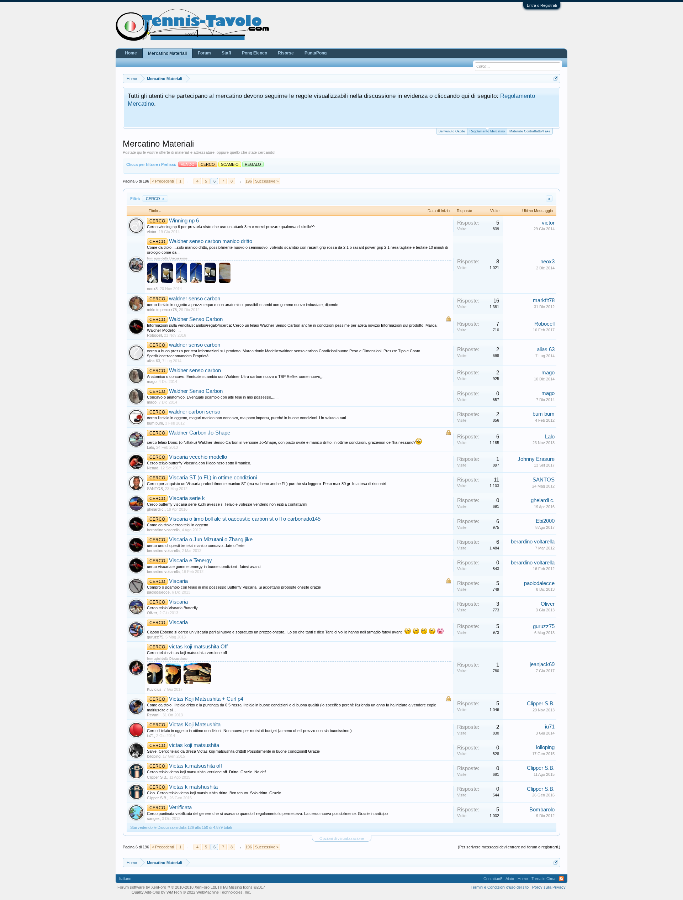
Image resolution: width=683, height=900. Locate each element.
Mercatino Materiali (167, 53)
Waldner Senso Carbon (196, 319)
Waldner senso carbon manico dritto (210, 241)
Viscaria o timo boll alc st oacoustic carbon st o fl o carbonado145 (245, 519)
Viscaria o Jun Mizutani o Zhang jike (211, 539)
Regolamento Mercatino (487, 131)
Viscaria (178, 581)
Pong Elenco (254, 53)
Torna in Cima (543, 879)
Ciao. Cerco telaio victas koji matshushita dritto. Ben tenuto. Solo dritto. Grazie (214, 793)
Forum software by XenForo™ (167, 887)
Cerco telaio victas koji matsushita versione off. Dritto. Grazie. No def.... (208, 772)
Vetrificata (180, 807)
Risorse (286, 53)
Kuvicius (154, 689)
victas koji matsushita (194, 745)
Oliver (152, 613)
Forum (204, 53)
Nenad (152, 468)
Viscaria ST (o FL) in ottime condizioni (213, 477)
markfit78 (544, 300)
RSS (561, 878)
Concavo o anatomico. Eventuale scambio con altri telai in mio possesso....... (213, 397)
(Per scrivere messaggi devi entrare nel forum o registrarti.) (509, 847)
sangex (153, 818)
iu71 (150, 735)
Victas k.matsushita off (195, 766)
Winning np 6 (184, 220)
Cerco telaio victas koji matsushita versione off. (187, 653)
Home (131, 53)
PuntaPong (316, 53)
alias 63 (153, 361)
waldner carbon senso (194, 412)
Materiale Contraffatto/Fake (529, 131)
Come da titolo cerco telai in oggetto (177, 525)
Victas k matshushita (193, 787)
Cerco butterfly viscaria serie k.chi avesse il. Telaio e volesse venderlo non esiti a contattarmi (227, 504)
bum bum (155, 423)
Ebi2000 (545, 521)
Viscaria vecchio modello (198, 457)
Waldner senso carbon (195, 370)
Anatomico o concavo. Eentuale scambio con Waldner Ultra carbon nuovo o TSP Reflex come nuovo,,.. (235, 376)
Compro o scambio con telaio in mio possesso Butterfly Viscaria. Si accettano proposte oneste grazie (234, 587)
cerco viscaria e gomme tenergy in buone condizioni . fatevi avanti (203, 566)
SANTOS (155, 488)
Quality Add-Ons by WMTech (191, 892)
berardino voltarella (163, 530)
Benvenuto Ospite (452, 131)
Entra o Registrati (542, 5)
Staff (226, 53)
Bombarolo (542, 809)
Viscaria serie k (187, 498)
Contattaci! (492, 879)
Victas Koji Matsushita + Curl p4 (206, 699)
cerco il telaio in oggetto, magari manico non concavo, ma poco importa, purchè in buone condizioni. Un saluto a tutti (246, 418)
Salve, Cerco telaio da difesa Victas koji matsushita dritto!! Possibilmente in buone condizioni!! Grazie (233, 751)
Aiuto (509, 879)
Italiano (125, 879)
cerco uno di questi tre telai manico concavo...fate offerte (195, 545)
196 (248, 181)
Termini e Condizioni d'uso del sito (500, 887)
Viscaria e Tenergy (190, 560)
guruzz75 (155, 637)
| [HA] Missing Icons (241, 887)
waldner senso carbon (194, 298)
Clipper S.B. (541, 703)
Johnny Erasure (536, 459)
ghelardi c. (156, 509)
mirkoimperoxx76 (162, 309)
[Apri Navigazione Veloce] (556, 78)
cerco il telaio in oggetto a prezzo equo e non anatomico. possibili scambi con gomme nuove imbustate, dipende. (243, 304)
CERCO (155, 198)
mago (152, 381)
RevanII (153, 715)
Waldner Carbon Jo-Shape (199, 433)
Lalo (150, 447)
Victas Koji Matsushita (195, 724)
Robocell (154, 335)
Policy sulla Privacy (549, 887)
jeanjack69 (542, 664)
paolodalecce (158, 592)
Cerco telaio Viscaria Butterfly (172, 608)
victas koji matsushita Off (198, 646)
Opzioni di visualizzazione (341, 838)
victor (152, 232)
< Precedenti (163, 181)
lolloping (153, 756)
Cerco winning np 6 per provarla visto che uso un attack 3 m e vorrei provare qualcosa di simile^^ (230, 227)
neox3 (152, 288)
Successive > (267, 181)
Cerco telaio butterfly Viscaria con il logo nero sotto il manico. (199, 463)
